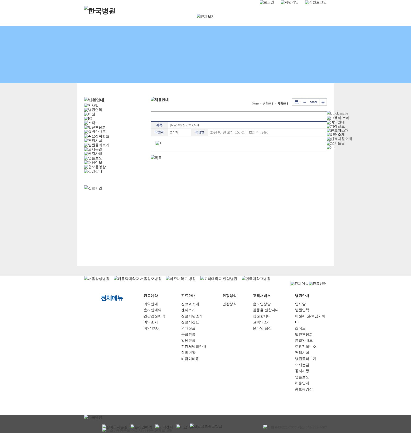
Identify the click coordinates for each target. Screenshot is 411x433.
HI (297, 322)
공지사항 (302, 371)
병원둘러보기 (305, 359)
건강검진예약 (154, 316)
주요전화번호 (305, 346)
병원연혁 (302, 310)
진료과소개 (190, 304)
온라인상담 (262, 304)
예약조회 (151, 322)
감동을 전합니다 (266, 310)
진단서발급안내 (193, 346)
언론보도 (302, 377)
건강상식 (229, 304)
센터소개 (188, 310)
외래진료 (188, 328)
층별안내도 (304, 340)
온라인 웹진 (262, 328)
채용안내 (302, 383)
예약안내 (151, 304)
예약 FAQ (151, 328)
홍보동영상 (304, 389)
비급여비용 (190, 359)
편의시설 (302, 352)
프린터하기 (296, 102)
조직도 (300, 328)
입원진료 (188, 340)
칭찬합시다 (262, 316)
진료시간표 (190, 322)
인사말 (300, 304)
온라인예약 (152, 310)
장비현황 (188, 352)
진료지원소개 (192, 316)
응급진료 (188, 334)
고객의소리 (262, 322)
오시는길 (302, 365)
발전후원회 (304, 334)
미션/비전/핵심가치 (310, 316)
